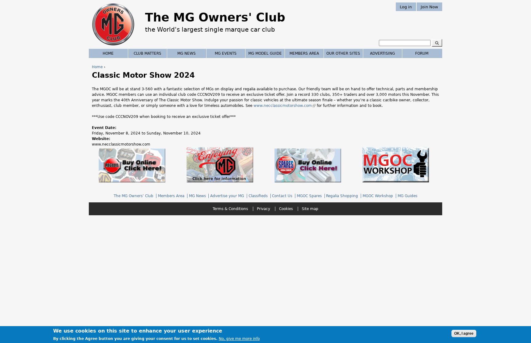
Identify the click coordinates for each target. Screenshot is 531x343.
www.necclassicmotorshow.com (285, 105)
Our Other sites (343, 53)
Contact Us (282, 196)
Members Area (304, 53)
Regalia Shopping (342, 196)
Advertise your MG (227, 196)
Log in (406, 6)
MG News (186, 53)
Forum (421, 53)
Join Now (429, 6)
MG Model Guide (265, 53)
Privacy (263, 209)
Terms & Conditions (230, 209)
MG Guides (407, 196)
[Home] (113, 46)
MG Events (226, 53)
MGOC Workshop (378, 196)
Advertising (382, 53)
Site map (310, 209)
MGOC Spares (309, 196)
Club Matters (147, 53)
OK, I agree (464, 333)
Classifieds (258, 196)
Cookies (286, 209)
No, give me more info (239, 339)
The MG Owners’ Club (133, 196)
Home (97, 67)
